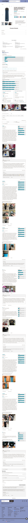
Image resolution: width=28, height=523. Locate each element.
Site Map (3, 516)
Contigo (2, 4)
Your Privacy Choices (16, 509)
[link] (8, 504)
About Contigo (3, 515)
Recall (15, 515)
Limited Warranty (10, 510)
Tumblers (3, 511)
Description (3, 30)
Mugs (2, 510)
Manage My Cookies (16, 511)
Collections (3, 509)
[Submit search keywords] (19, 1)
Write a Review (22, 11)
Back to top (13, 498)
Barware (3, 512)
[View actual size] (10, 6)
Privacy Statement (16, 508)
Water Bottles (3, 508)
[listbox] (8, 521)
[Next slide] (11, 15)
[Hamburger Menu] (1, 1)
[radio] (14, 17)
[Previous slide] (3, 15)
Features (3, 32)
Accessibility (15, 514)
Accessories (3, 514)
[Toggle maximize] (11, 6)
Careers (3, 517)
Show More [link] (20, 24)
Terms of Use (15, 512)
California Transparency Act (16, 513)
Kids (2, 513)
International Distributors (9, 514)
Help (8, 508)
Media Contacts (10, 512)
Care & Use (9, 509)
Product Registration (10, 511)
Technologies (9, 513)
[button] (25, 1)
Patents (15, 516)
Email (21, 509)
